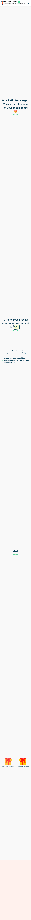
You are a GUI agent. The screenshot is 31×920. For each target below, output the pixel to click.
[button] (28, 3)
